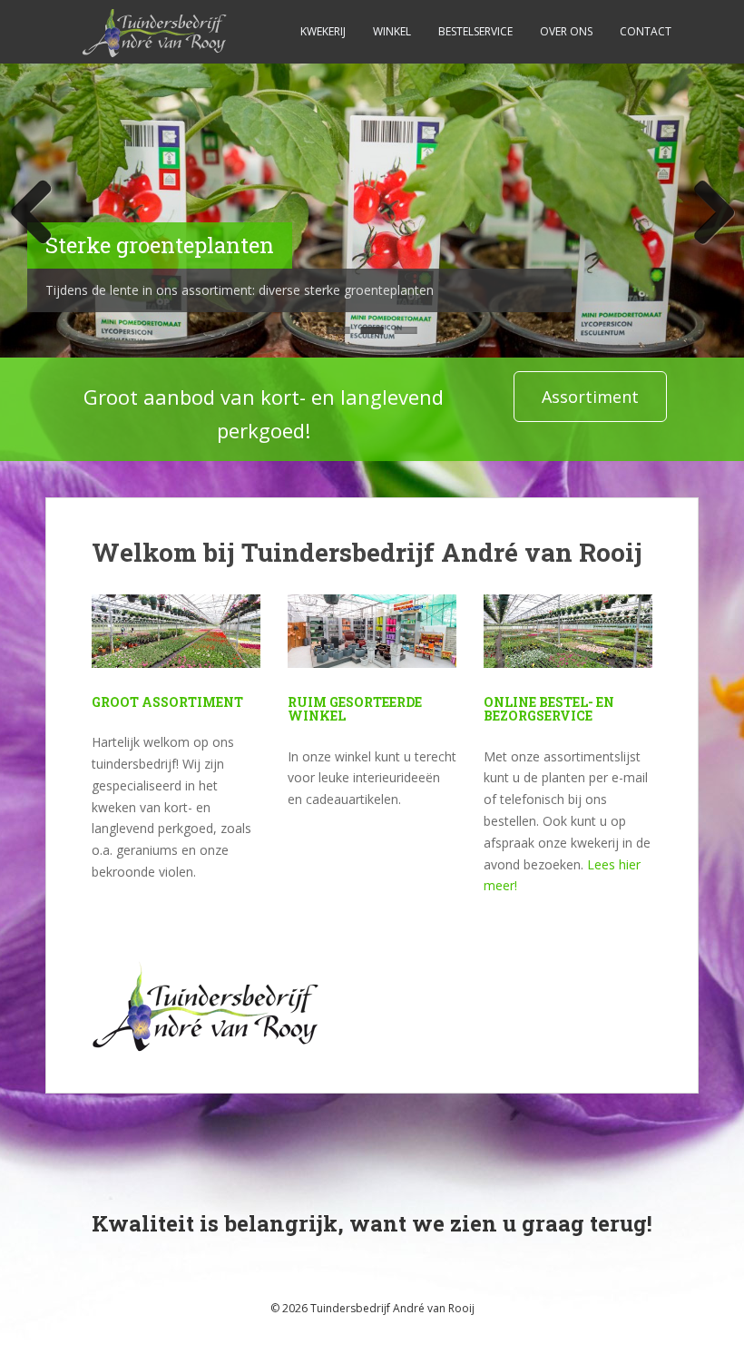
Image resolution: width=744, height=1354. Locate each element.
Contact (645, 31)
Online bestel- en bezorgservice (549, 708)
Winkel (392, 31)
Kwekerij (323, 31)
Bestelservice (475, 31)
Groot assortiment (167, 702)
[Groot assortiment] (176, 643)
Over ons (566, 31)
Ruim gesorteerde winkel (355, 708)
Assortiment (590, 396)
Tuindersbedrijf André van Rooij (392, 1308)
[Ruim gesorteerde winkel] (372, 643)
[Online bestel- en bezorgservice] (568, 643)
